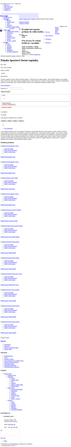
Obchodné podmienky (10, 365)
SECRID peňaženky (12, 51)
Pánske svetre (10, 22)
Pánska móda (4, 16)
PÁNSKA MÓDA (7, 15)
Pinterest (21, 121)
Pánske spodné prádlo (13, 26)
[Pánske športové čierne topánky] (10, 289)
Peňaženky (14, 408)
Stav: (2, 67)
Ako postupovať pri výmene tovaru (13, 360)
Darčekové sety (12, 375)
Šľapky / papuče (11, 41)
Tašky (12, 402)
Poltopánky (14, 391)
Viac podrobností (5, 85)
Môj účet (6, 5)
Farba (4, 95)
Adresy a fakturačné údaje (11, 347)
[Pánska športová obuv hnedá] (9, 178)
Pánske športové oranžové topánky (9, 221)
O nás (5, 357)
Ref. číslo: (3, 64)
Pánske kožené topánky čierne (8, 157)
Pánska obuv (11, 388)
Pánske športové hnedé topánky (8, 252)
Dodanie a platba (8, 359)
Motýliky (13, 405)
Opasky (13, 403)
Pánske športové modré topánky (8, 316)
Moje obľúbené (8, 7)
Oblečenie (6, 19)
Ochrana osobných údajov (11, 362)
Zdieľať (9, 121)
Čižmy (13, 397)
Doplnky (10, 400)
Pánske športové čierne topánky (8, 300)
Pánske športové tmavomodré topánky (10, 237)
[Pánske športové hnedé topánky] (10, 242)
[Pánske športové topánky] (21, 22)
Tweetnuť (3, 121)
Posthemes (15, 444)
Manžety (13, 406)
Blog (5, 441)
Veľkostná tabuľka (9, 364)
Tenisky (13, 392)
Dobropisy (7, 346)
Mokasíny (14, 394)
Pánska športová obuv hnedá (8, 189)
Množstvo (3, 88)
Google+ (15, 121)
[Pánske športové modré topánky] (10, 306)
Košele (13, 378)
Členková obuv (11, 37)
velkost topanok (6, 103)
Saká (8, 23)
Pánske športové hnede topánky (8, 269)
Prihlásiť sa (7, 10)
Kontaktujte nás (8, 356)
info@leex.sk (11, 424)
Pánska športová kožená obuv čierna (10, 284)
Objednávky (7, 8)
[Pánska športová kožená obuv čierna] (11, 274)
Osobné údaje (8, 349)
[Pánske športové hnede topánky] (10, 258)
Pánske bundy (11, 28)
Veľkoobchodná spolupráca (11, 367)
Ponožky (9, 25)
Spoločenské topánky (13, 31)
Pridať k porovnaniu (9, 152)
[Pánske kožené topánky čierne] (10, 146)
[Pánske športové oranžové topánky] (11, 210)
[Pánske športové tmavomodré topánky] (12, 226)
